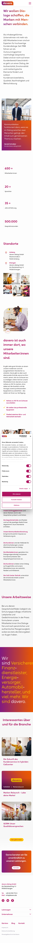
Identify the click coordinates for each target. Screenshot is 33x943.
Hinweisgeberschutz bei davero (10, 934)
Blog (13, 923)
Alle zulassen (16, 494)
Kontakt (16, 868)
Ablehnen (16, 505)
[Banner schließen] (30, 436)
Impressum (5, 927)
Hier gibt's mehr (16, 840)
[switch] (28, 471)
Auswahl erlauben (16, 499)
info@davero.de (11, 895)
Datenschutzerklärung (8, 931)
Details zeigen (23, 488)
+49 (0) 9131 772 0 (11, 893)
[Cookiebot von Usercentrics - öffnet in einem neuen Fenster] (20, 436)
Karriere (5, 923)
